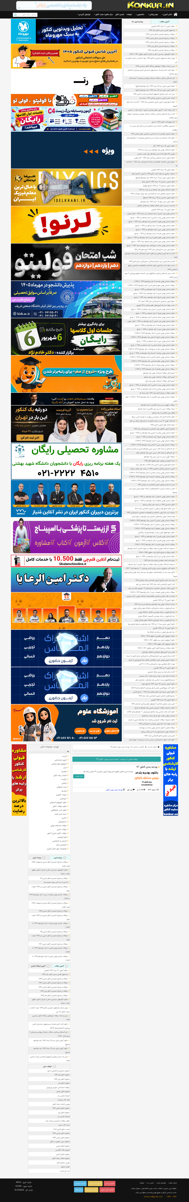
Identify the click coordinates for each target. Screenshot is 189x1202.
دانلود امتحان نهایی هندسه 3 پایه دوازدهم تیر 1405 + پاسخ (154, 233)
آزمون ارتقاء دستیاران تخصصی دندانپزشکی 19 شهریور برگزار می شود (151, 588)
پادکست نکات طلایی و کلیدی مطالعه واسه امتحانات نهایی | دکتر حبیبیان (151, 596)
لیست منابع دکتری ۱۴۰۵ (61, 1129)
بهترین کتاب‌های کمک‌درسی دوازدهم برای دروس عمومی (156, 153)
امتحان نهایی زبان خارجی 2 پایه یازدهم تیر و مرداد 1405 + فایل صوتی (151, 213)
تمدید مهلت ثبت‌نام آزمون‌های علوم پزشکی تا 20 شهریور (156, 305)
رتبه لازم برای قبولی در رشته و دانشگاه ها (161, 632)
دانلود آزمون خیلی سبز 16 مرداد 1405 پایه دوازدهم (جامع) (155, 177)
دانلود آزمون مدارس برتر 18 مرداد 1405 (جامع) (159, 197)
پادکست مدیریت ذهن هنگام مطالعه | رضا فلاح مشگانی (156, 205)
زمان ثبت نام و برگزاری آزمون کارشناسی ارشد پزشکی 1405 (155, 580)
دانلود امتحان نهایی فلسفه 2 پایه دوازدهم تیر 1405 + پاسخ (155, 325)
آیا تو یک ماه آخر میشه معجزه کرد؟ (56, 882)
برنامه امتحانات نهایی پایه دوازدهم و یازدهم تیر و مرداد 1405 (154, 604)
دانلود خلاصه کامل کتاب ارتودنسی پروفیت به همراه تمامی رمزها (153, 417)
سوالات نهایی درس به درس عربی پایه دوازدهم (159, 456)
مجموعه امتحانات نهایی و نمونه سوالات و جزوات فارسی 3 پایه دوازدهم (151, 548)
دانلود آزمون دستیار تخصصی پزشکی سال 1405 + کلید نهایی (154, 157)
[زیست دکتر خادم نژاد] (66, 119)
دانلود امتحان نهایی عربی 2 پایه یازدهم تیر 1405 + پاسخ (156, 341)
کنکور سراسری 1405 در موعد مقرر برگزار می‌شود (159, 504)
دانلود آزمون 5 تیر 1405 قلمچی (164, 668)
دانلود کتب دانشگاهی (59, 810)
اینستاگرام (78, 1190)
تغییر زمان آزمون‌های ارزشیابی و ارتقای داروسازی (158, 652)
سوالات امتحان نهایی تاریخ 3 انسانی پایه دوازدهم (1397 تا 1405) (153, 337)
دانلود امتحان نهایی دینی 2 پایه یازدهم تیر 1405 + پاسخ (156, 329)
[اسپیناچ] (66, 535)
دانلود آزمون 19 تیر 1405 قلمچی (164, 600)
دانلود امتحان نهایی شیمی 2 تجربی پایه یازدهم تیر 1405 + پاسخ (153, 309)
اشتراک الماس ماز (64, 1096)
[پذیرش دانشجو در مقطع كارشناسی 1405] (66, 299)
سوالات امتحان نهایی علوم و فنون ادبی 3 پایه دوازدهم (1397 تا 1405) (151, 285)
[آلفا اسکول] (66, 150)
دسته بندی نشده (61, 814)
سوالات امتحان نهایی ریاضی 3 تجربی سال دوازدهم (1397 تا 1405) (152, 520)
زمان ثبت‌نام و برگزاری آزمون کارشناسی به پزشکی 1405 (156, 484)
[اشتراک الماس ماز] (66, 648)
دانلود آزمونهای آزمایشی (58, 802)
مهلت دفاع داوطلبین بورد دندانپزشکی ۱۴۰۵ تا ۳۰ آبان (157, 664)
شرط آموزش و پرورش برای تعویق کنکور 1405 (159, 460)
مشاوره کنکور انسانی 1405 (61, 1108)
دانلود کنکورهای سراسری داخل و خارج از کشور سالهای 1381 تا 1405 (152, 54)
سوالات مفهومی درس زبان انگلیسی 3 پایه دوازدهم (158, 405)
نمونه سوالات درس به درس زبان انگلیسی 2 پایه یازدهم (156, 409)
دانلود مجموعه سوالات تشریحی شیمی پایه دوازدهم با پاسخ (155, 707)
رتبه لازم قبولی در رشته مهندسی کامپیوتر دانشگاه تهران (156, 616)
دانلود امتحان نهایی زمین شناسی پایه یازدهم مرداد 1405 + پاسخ (153, 241)
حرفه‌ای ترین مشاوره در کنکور (60, 1141)
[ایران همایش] (66, 461)
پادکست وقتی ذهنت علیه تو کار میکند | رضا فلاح (158, 715)
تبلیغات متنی (47, 1066)
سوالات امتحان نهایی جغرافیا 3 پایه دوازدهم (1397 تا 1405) (154, 528)
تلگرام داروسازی (80, 1183)
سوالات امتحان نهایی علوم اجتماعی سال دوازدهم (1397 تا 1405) (153, 361)
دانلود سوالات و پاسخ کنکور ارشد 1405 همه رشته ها (157, 393)
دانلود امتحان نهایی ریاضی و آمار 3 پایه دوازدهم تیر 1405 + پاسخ (153, 389)
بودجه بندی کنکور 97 (147, 767)
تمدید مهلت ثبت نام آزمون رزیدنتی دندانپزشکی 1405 (156, 723)
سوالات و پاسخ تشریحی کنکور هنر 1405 (161, 50)
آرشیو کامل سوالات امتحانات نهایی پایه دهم (160, 381)
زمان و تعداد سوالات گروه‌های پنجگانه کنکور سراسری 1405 (155, 66)
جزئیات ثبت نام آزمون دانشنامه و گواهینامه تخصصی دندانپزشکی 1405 (151, 512)
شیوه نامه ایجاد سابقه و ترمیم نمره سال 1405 (159, 560)
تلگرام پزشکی (109, 1183)
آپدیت (64, 756)
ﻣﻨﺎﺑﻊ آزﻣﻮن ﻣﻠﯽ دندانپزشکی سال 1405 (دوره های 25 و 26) (154, 249)
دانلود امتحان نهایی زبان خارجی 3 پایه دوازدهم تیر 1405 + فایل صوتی (151, 321)
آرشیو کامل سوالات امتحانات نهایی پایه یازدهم (159, 377)
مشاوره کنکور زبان (64, 1112)
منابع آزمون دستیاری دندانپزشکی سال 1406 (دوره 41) (156, 301)
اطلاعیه (64, 771)
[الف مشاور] (66, 373)
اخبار (65, 767)
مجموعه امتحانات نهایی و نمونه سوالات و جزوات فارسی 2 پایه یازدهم (151, 564)
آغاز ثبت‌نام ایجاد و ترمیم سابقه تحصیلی (161, 672)
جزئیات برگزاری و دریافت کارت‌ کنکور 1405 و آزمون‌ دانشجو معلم (153, 173)
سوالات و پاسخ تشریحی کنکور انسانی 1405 (160, 42)
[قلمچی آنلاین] (66, 561)
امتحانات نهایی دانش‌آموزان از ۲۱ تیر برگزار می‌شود (158, 731)
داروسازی (63, 798)
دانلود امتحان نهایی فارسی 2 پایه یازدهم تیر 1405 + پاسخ (155, 540)
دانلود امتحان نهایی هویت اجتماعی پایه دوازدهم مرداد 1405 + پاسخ (152, 221)
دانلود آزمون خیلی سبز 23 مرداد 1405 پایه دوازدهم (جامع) (155, 90)
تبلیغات (129, 14)
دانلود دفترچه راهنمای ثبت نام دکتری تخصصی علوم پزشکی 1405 (153, 134)
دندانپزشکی (62, 821)
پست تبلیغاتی (62, 787)
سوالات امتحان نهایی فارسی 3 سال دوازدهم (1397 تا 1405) (155, 544)
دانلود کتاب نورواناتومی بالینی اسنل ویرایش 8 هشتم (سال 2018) (153, 688)
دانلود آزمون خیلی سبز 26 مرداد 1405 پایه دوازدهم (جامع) (155, 86)
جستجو (15, 15)
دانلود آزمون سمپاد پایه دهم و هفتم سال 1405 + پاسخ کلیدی (154, 692)
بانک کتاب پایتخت (63, 1100)
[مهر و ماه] (66, 31)
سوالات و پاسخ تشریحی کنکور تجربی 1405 (160, 34)
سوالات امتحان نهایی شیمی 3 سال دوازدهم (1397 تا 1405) (155, 333)
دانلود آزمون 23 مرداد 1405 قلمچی (163, 169)
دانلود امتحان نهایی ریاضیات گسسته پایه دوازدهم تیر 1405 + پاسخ (152, 353)
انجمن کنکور (119, 14)
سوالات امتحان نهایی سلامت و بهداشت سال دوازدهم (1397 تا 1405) (151, 349)
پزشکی (64, 783)
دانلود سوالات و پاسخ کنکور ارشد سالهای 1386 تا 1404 (156, 552)
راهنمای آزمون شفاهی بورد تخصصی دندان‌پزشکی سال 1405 (154, 428)
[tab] (49, 751)
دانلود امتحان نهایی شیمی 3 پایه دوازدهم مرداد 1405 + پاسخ (154, 293)
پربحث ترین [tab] (37, 857)
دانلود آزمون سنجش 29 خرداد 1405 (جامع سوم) (158, 684)
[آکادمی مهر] (66, 610)
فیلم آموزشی (62, 837)
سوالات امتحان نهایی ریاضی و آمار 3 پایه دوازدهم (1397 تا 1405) (153, 480)
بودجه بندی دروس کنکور (114, 790)
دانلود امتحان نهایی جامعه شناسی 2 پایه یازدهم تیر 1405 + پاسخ (153, 345)
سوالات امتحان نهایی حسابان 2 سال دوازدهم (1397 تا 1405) (154, 524)
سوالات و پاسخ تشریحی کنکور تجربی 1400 (53, 911)
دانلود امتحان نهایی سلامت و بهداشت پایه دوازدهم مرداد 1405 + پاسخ (151, 245)
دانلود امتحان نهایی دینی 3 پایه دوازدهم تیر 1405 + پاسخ (155, 556)
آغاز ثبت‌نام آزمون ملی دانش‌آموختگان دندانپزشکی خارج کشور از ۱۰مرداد (150, 656)
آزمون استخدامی (61, 760)
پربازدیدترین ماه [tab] (137, 21)
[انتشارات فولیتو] (66, 262)
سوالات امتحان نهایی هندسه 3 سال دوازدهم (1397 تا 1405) (154, 281)
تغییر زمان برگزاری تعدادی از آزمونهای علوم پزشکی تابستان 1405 (153, 704)
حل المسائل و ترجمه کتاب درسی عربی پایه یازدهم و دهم (155, 452)
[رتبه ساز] (66, 81)
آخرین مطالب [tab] (164, 21)
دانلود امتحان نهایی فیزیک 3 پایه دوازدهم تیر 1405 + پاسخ (155, 289)
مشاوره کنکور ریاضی (63, 1091)
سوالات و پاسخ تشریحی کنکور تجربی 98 (54, 931)
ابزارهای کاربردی (84, 14)
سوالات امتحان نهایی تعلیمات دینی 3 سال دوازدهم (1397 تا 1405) (152, 592)
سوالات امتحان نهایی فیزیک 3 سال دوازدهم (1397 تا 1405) (154, 365)
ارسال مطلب (172, 1183)
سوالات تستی (62, 829)
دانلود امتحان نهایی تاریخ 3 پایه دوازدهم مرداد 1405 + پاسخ (154, 297)
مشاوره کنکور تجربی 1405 (61, 1133)
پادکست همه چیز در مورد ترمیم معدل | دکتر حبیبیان (157, 676)
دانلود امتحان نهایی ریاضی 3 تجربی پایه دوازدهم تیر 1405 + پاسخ (152, 432)
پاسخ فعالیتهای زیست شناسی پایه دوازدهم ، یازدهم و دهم (155, 680)
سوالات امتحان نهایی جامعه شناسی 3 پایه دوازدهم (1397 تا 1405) (152, 357)
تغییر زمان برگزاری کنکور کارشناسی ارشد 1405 (159, 735)
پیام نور (64, 790)
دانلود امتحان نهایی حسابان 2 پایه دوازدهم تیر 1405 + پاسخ (154, 496)
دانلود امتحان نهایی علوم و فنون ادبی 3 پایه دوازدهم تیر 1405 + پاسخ (151, 237)
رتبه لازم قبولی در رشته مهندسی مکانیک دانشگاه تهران (156, 612)
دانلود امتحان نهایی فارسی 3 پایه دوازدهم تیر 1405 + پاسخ (155, 536)
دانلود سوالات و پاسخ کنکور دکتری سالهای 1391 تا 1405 (156, 648)
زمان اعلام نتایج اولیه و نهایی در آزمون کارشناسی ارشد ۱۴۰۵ (155, 508)
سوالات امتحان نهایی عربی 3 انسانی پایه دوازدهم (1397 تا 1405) (153, 444)
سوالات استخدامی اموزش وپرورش (58, 1087)
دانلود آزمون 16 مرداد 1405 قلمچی (163, 209)
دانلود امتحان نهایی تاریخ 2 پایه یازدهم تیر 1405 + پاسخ (156, 436)
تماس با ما (150, 1183)
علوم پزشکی (153, 14)
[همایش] (66, 424)
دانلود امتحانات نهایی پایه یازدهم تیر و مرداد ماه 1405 (157, 189)
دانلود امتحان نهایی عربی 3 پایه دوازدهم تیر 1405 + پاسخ (155, 229)
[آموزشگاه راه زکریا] (66, 399)
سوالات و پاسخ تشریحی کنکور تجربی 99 (54, 878)
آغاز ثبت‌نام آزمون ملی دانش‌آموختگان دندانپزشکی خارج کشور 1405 (152, 261)
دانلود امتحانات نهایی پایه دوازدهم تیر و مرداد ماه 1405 (156, 149)
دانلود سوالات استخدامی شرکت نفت (57, 1121)
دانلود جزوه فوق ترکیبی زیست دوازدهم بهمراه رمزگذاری (156, 532)
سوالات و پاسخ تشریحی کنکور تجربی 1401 (53, 944)
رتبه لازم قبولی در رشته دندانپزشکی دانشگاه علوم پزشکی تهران (154, 608)
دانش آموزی (167, 14)
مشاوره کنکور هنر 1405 (62, 1074)
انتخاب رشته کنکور (60, 775)
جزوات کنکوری (61, 794)
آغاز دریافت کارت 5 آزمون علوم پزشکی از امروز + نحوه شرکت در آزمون (151, 110)
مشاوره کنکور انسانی (63, 1154)
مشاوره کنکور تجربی (63, 1146)
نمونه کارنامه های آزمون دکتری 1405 (162, 425)
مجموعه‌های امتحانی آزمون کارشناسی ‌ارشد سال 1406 (156, 696)
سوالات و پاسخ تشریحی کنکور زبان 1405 (161, 46)
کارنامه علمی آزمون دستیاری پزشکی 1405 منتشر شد (157, 98)
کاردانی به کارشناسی (59, 841)
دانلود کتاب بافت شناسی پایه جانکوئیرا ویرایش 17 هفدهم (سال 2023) (151, 711)
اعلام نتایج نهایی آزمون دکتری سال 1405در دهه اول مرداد (155, 464)
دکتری (64, 817)
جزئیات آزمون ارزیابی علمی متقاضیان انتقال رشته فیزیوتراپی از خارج (152, 660)
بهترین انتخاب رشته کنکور (61, 1104)
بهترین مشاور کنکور (63, 1162)
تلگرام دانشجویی (91, 1190)
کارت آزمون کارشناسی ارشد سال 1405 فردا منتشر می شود (155, 584)
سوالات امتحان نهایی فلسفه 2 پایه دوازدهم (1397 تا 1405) (155, 369)
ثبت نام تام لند (65, 1171)
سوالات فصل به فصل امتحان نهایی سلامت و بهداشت (157, 727)
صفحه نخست (152, 747)
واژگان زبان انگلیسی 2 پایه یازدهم (163, 413)
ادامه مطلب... (78, 776)
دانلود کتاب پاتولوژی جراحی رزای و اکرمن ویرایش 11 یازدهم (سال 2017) (150, 568)
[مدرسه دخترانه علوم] (66, 722)
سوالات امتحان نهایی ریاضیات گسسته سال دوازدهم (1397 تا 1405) (152, 476)
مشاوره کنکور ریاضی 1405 (61, 1137)
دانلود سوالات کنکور (60, 806)
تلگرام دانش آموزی (107, 1190)
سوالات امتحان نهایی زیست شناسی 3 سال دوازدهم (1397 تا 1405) (152, 472)
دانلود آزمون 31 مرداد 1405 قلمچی (163, 26)
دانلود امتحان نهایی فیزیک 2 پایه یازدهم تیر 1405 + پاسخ (155, 313)
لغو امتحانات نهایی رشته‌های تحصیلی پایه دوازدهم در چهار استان (153, 516)
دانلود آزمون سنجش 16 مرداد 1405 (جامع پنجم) (158, 181)
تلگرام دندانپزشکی (95, 1183)
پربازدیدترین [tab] (58, 857)
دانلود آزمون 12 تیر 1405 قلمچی (164, 628)
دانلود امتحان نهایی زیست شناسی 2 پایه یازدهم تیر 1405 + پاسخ (152, 217)
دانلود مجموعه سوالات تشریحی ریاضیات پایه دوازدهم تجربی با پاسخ (152, 719)
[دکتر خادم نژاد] (66, 336)
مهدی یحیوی (65, 1166)
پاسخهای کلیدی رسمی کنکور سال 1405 (162, 30)
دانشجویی (140, 14)
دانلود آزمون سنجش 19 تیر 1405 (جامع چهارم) (159, 185)
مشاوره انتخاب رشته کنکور (61, 1158)
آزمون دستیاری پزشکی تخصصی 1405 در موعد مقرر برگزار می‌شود (152, 468)
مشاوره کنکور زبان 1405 (62, 1079)
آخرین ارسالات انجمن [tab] (38, 966)
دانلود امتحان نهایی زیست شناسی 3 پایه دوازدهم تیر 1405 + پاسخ (152, 385)
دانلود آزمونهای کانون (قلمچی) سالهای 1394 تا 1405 (157, 636)
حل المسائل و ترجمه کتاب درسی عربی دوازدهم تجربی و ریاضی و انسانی (150, 448)
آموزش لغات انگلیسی (62, 1150)
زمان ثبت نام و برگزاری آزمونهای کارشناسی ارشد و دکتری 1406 (154, 94)
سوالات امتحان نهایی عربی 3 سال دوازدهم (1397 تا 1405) (155, 440)
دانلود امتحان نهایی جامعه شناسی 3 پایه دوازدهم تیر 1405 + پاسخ (152, 317)
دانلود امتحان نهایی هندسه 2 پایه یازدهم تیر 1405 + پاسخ (155, 225)
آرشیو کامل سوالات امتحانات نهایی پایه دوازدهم (159, 373)
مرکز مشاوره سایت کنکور (104, 14)
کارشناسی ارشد (61, 844)
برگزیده (64, 779)
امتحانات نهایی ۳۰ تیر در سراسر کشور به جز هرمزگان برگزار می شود (152, 421)
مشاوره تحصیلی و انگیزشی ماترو (59, 1070)
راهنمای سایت (161, 1183)
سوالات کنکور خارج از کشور (57, 833)
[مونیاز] (66, 498)
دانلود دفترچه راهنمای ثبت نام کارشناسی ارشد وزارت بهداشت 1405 (152, 193)
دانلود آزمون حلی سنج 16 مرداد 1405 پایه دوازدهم (158, 201)
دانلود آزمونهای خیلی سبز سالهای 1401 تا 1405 (159, 640)
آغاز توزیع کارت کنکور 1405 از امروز (163, 122)
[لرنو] (66, 224)
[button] (67, 751)
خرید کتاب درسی (64, 1125)
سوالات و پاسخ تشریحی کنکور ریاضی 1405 (160, 38)
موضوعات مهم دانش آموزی (57, 848)
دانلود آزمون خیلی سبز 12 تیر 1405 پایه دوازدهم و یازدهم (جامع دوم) (151, 624)
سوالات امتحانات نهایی (59, 825)
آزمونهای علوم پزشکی (59, 763)
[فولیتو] (66, 100)
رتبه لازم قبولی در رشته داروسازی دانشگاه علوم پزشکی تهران (155, 620)
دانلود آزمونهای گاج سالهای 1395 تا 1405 (161, 644)
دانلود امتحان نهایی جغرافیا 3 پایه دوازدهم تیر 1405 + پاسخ (154, 500)
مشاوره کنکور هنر (64, 1083)
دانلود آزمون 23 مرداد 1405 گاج (164, 146)
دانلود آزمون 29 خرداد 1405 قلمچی (163, 700)
